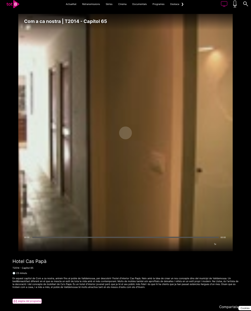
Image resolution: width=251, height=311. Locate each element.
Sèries (109, 4)
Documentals (139, 4)
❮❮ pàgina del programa (27, 301)
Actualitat (71, 4)
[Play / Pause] (125, 133)
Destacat (175, 4)
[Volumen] (27, 244)
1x (215, 244)
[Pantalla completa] (224, 244)
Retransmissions (91, 4)
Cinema (122, 4)
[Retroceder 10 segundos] (110, 133)
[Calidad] (206, 244)
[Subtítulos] (198, 244)
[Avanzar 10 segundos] (141, 133)
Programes (158, 4)
